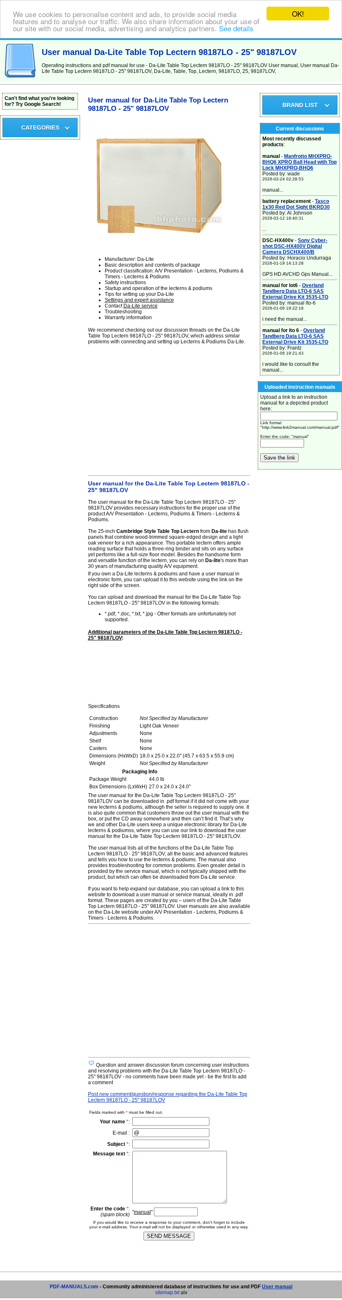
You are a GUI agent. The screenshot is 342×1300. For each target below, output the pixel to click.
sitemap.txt (167, 1292)
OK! (298, 13)
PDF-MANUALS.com (74, 1287)
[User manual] (21, 80)
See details (236, 28)
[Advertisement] (169, 408)
